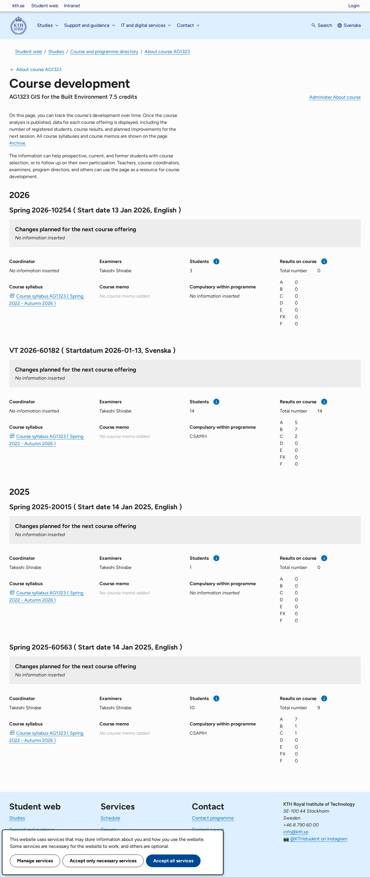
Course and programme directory (104, 51)
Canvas (108, 829)
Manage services (35, 860)
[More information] (216, 261)
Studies (56, 51)
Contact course (208, 829)
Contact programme (213, 818)
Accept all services (173, 860)
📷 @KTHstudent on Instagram (315, 838)
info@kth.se (295, 832)
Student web (44, 5)
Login (354, 5)
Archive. (17, 143)
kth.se (18, 5)
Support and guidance (32, 829)
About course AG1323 (167, 51)
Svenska (352, 25)
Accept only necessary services (103, 860)
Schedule (110, 818)
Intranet (72, 5)
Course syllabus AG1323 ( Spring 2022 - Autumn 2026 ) (46, 299)
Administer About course (335, 97)
